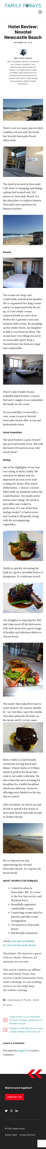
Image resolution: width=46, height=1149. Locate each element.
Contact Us (14, 1097)
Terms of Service (27, 1135)
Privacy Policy (11, 1135)
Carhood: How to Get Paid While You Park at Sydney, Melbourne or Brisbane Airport (25, 1020)
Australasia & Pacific (19, 1000)
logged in (23, 1050)
